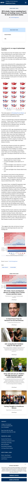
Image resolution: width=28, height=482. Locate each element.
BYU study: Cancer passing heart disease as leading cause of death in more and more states (14, 292)
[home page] (2, 2)
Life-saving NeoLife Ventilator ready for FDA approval (14, 344)
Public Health (5, 267)
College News (13, 267)
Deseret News (8, 34)
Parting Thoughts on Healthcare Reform (14, 407)
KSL (5, 38)
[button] (25, 464)
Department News (10, 3)
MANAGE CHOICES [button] (14, 475)
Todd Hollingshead (15, 17)
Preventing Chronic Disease (18, 113)
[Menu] (25, 2)
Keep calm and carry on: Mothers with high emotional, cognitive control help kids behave (14, 375)
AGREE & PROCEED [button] (14, 479)
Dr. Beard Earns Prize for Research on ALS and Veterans (14, 319)
